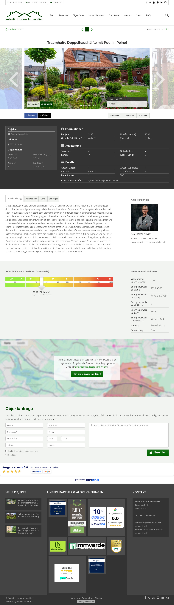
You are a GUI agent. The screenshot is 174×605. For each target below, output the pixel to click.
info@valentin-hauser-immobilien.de (148, 242)
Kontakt (127, 15)
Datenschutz (87, 598)
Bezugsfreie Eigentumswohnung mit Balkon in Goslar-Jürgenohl (29, 530)
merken (131, 115)
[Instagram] (165, 2)
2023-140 (12, 158)
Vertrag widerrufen (86, 601)
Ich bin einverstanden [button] (86, 373)
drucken (143, 115)
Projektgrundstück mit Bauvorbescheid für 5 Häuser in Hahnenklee (28, 502)
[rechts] (92, 29)
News (139, 15)
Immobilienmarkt (96, 15)
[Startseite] (24, 15)
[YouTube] (154, 2)
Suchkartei (114, 15)
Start (52, 15)
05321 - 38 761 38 (16, 2)
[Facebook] (146, 2)
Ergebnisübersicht (16, 29)
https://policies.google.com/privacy (90, 366)
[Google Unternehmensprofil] (150, 2)
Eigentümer (78, 15)
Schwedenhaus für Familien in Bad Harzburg (28, 515)
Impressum (75, 598)
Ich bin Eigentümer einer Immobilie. (23, 451)
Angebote (63, 15)
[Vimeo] (158, 2)
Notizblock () (117, 115)
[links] (82, 29)
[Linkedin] (161, 2)
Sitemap (98, 598)
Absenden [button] (159, 452)
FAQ (148, 15)
